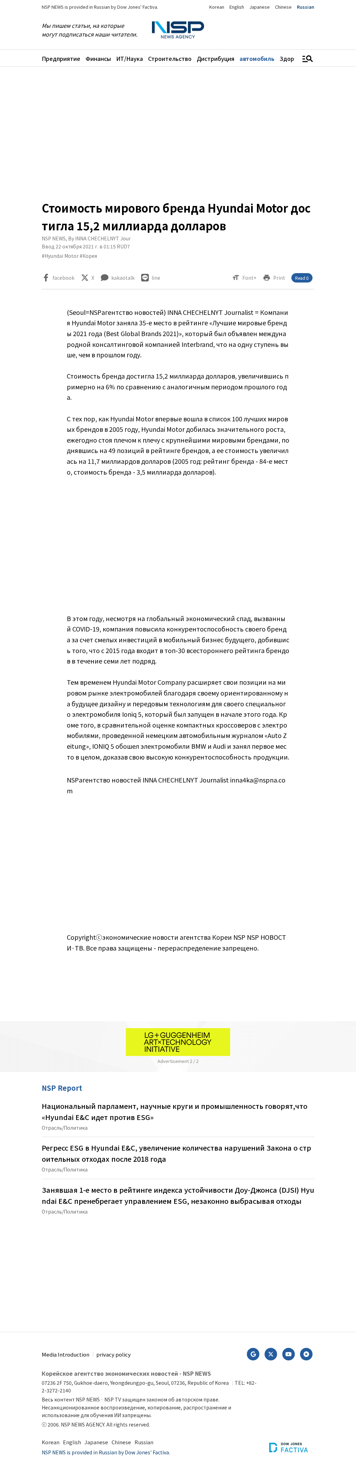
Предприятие (61, 58)
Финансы (98, 58)
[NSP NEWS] (178, 30)
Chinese (283, 6)
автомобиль (257, 58)
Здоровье (293, 58)
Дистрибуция (215, 58)
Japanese (259, 6)
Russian (305, 6)
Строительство (170, 58)
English (236, 6)
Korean (216, 6)
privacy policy (113, 1354)
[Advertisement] (178, 133)
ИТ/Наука (129, 58)
